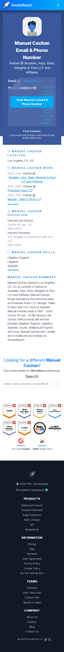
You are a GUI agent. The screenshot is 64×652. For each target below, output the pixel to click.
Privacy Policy (32, 563)
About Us (32, 617)
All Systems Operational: (30, 490)
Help (32, 549)
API (32, 524)
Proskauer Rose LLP (20, 190)
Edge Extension (32, 515)
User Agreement (32, 558)
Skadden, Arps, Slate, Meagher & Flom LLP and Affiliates (34, 67)
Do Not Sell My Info (32, 573)
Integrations (32, 529)
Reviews (32, 553)
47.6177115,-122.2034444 (33, 484)
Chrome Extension (32, 510)
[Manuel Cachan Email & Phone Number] (32, 26)
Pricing (32, 544)
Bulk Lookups (32, 519)
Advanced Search (32, 505)
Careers (32, 621)
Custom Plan (32, 597)
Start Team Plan (32, 592)
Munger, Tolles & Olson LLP (24, 199)
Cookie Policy (32, 568)
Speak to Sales (32, 602)
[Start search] (57, 384)
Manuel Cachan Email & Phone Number (32, 50)
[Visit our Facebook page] (45, 639)
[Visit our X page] (49, 639)
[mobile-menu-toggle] (58, 5)
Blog (32, 626)
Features (32, 587)
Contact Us (32, 631)
